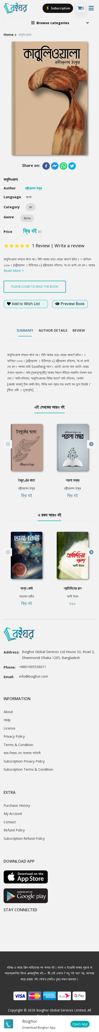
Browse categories (53, 23)
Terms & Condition (18, 744)
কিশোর (27, 218)
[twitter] (72, 166)
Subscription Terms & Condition (28, 769)
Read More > (14, 270)
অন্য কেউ (26, 588)
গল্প (30, 207)
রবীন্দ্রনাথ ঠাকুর (26, 488)
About (8, 711)
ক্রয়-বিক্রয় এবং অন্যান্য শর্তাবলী (22, 753)
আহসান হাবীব (26, 596)
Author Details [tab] (53, 330)
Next (91, 444)
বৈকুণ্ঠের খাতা (26, 480)
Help (7, 720)
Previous (8, 444)
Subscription (60, 8)
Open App (80, 1024)
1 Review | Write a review (58, 245)
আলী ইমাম (72, 596)
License (9, 728)
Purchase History (17, 805)
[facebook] (46, 166)
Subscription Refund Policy (24, 838)
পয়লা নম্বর (72, 480)
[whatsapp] (63, 166)
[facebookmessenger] (55, 166)
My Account (13, 813)
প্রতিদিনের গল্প (72, 588)
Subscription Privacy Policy (24, 761)
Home (9, 34)
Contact (10, 822)
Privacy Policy (14, 736)
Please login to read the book (34, 287)
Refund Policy (14, 830)
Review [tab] (79, 330)
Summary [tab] (25, 330)
